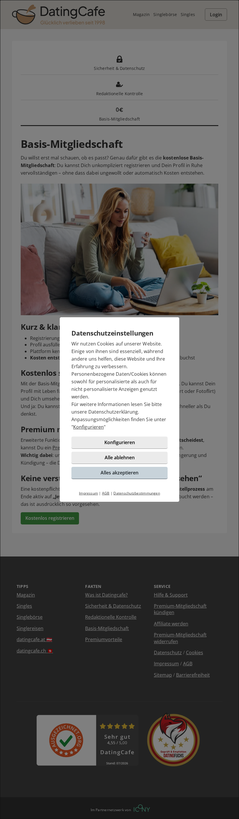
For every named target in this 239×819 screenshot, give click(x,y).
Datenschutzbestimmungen (136, 493)
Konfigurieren (88, 427)
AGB (106, 493)
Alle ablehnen (120, 457)
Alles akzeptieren (119, 472)
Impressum (88, 493)
